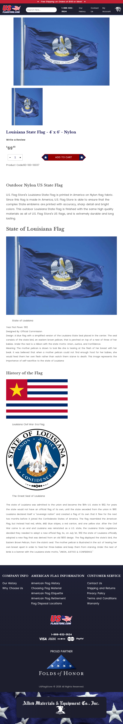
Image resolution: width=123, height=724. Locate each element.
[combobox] (41, 9)
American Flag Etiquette (47, 593)
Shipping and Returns (101, 588)
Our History (82, 10)
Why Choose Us (12, 588)
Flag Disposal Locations (46, 603)
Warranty (93, 603)
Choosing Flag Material (46, 588)
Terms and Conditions (101, 598)
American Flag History (45, 583)
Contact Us (95, 10)
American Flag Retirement (48, 598)
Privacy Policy (96, 593)
